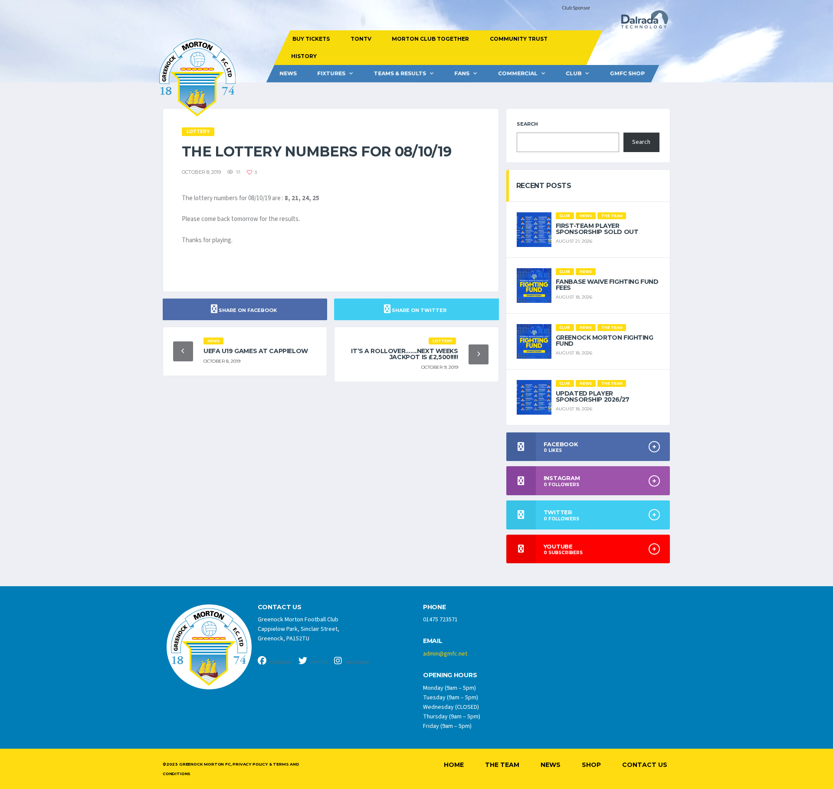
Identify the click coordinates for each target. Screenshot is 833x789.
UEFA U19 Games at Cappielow (255, 351)
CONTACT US (280, 607)
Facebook (280, 662)
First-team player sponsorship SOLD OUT (597, 229)
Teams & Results (400, 73)
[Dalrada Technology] (640, 21)
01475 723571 (440, 619)
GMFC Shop (627, 73)
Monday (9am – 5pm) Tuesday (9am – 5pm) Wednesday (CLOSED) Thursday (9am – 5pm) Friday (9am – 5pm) (451, 707)
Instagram (356, 662)
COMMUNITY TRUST (518, 39)
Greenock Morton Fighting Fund (604, 340)
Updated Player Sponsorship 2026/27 (593, 396)
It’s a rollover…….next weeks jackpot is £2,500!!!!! (404, 354)
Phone (434, 607)
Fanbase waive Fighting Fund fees (607, 285)
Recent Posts (543, 186)
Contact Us (644, 765)
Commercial (518, 73)
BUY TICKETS (311, 39)
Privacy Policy (250, 764)
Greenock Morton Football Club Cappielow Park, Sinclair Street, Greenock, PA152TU (298, 629)
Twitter (318, 662)
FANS (461, 73)
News (288, 73)
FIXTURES (331, 73)
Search (527, 124)
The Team (502, 765)
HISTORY (303, 56)
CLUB (573, 73)
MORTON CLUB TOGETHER (430, 39)
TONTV (360, 39)
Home (454, 765)
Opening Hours (450, 675)
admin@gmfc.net (445, 653)
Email (433, 641)
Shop (591, 765)
